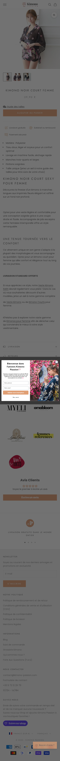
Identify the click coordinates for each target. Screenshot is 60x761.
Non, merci (16, 397)
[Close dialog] (56, 362)
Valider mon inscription (16, 392)
